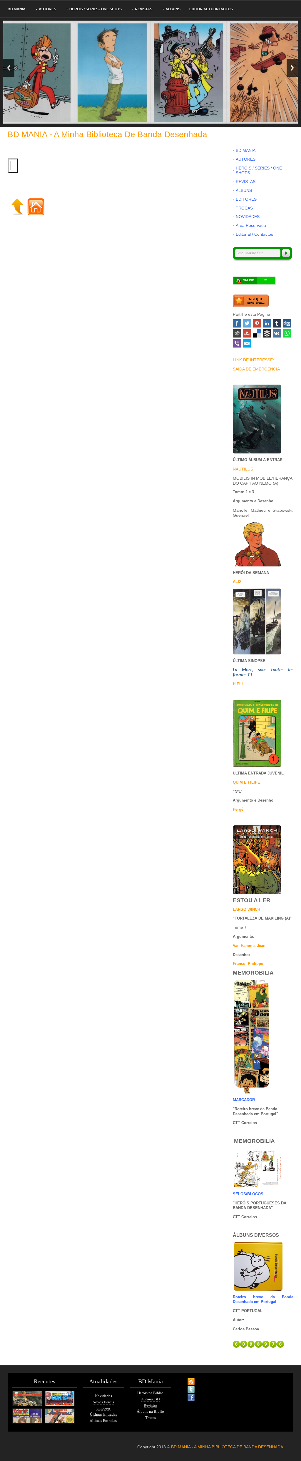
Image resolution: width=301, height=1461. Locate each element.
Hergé (238, 809)
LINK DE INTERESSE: (253, 360)
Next (292, 68)
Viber (237, 343)
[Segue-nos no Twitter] (186, 1386)
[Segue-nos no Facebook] (186, 1394)
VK (277, 333)
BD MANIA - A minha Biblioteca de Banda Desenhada (107, 134)
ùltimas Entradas (103, 1420)
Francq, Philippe (248, 963)
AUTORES (47, 9)
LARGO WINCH (246, 909)
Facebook (237, 323)
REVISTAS (143, 9)
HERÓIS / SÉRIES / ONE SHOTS (95, 9)
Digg (287, 323)
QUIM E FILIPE (246, 782)
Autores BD (150, 1399)
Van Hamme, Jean (249, 945)
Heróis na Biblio (150, 1393)
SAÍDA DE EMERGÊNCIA (256, 369)
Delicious (257, 333)
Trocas (150, 1417)
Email (247, 343)
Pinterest (257, 323)
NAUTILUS (243, 469)
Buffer (267, 333)
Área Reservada (251, 225)
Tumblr (277, 323)
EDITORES (246, 199)
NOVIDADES (248, 216)
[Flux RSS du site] (186, 1378)
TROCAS (244, 208)
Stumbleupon (247, 333)
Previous (8, 68)
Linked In (267, 323)
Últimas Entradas (103, 1414)
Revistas (150, 1405)
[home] (35, 206)
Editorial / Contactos (211, 9)
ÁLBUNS (172, 9)
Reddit (237, 333)
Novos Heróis (103, 1402)
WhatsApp (287, 333)
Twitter (247, 323)
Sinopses (103, 1408)
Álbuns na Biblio (150, 1411)
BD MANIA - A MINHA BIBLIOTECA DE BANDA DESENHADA (227, 1447)
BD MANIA (17, 9)
